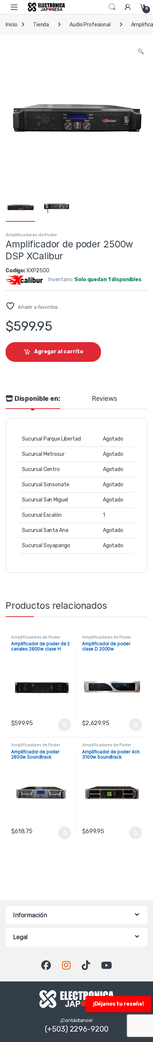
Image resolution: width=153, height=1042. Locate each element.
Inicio (11, 25)
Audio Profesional (90, 25)
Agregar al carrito (58, 351)
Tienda (41, 25)
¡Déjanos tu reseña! (118, 1004)
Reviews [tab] (104, 399)
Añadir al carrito (63, 724)
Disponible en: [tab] (36, 399)
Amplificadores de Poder (31, 234)
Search (112, 7)
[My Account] (128, 7)
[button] (140, 51)
